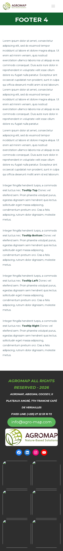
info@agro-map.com (31, 422)
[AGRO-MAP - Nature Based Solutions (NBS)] (14, 6)
